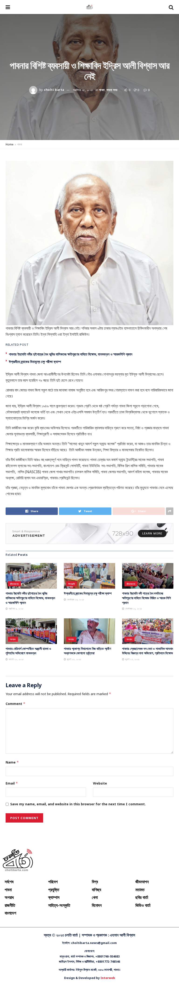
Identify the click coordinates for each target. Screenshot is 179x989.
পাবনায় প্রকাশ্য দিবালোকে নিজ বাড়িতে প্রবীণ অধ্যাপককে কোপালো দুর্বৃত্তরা (87, 650)
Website (100, 783)
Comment (15, 703)
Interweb (107, 978)
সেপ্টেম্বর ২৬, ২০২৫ (75, 599)
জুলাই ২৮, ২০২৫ (73, 659)
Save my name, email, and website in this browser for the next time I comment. (78, 804)
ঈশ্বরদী (71, 584)
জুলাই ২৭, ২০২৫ (131, 659)
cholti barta (54, 90)
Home (10, 144)
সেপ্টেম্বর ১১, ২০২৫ (133, 608)
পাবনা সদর (112, 90)
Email (12, 783)
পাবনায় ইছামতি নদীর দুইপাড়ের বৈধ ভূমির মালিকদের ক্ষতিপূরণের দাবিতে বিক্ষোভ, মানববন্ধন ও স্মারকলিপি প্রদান (70, 354)
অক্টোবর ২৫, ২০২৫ (83, 90)
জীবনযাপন (14, 584)
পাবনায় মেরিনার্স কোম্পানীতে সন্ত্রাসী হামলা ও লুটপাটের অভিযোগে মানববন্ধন (28, 650)
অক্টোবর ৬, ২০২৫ (15, 608)
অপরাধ (13, 639)
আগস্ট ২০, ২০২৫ (16, 659)
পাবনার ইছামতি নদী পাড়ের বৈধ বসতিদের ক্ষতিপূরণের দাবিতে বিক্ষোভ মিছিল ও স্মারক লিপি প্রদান (146, 598)
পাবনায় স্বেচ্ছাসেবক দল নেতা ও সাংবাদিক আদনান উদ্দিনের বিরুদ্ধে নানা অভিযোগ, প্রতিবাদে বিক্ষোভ (147, 650)
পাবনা (102, 90)
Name (12, 762)
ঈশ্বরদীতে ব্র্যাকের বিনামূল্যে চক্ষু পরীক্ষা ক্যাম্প (35, 361)
